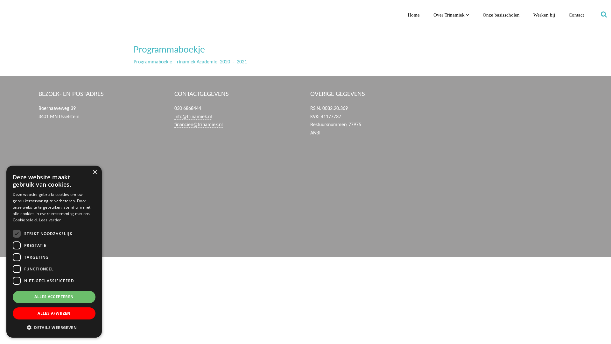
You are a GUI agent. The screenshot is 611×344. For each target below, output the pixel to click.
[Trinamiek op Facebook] (509, 110)
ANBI (315, 133)
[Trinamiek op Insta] (509, 201)
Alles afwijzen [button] (54, 313)
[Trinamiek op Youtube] (509, 140)
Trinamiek (8, 6)
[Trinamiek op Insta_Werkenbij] (509, 231)
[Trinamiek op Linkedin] (509, 171)
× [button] (94, 172)
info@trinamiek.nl (193, 116)
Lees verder (50, 220)
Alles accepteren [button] (54, 296)
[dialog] (54, 252)
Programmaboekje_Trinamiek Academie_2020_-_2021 (190, 62)
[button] (54, 327)
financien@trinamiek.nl (198, 124)
